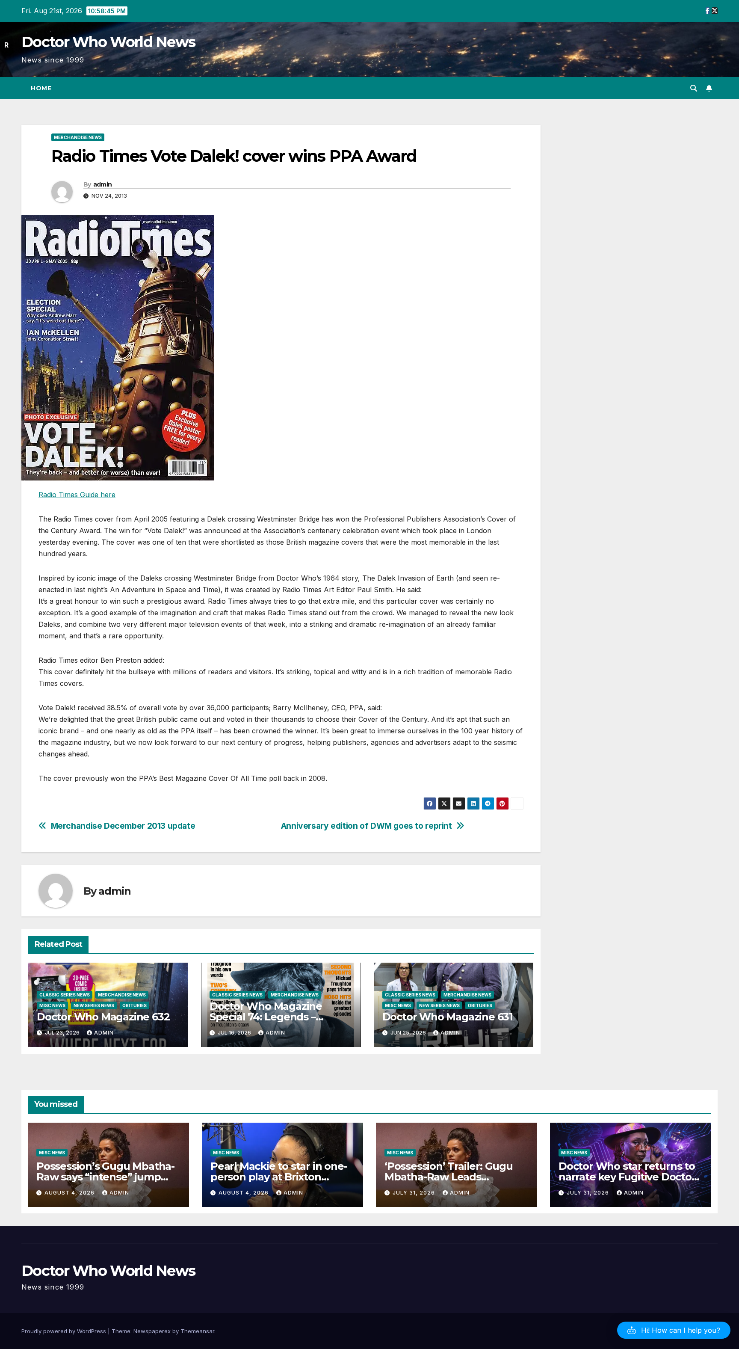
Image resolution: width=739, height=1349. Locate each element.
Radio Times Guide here (76, 494)
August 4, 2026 (70, 1192)
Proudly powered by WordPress (64, 1331)
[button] (693, 88)
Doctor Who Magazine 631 (447, 1017)
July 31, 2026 (415, 1192)
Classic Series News (64, 994)
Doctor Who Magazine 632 (103, 1017)
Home (41, 88)
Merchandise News (78, 137)
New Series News (94, 1005)
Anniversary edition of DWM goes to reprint (366, 826)
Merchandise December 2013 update (123, 826)
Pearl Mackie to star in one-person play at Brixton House (278, 1177)
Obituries (134, 1005)
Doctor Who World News (108, 42)
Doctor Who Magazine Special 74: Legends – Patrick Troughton (266, 1017)
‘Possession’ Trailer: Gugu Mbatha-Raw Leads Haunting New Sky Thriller (450, 1177)
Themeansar (197, 1331)
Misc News (52, 1005)
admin (102, 184)
